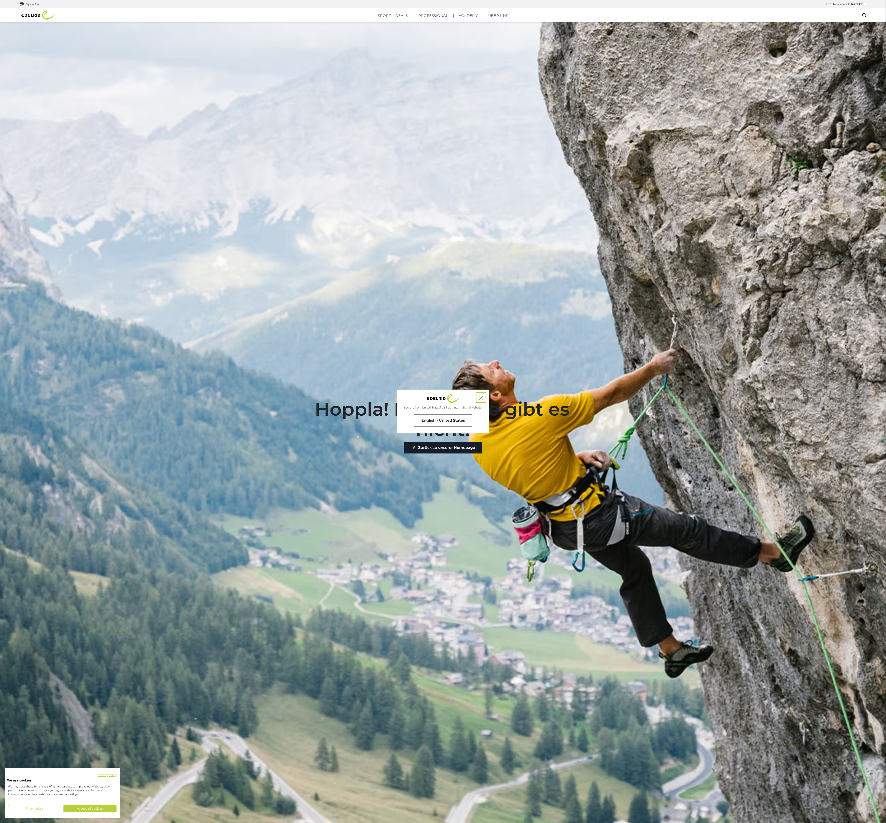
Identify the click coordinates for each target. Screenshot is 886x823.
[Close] (481, 397)
